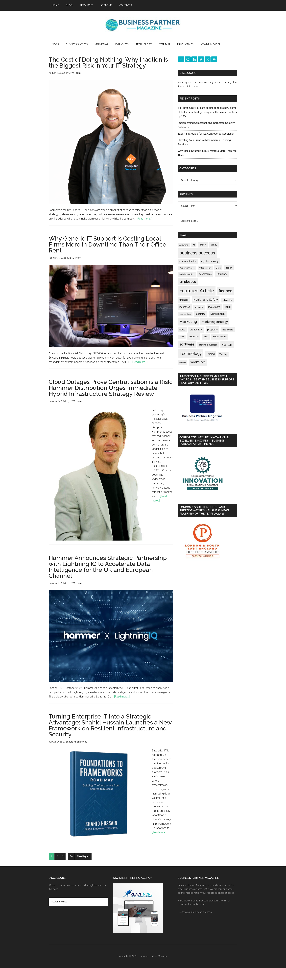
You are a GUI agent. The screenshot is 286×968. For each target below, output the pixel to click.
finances (184, 299)
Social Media (220, 336)
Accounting (183, 245)
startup (227, 344)
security (194, 336)
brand (214, 244)
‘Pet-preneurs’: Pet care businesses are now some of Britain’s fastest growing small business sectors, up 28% (207, 112)
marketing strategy (215, 322)
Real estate (227, 329)
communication (187, 261)
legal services (185, 314)
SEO (205, 336)
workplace (198, 362)
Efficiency (221, 274)
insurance (184, 307)
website (182, 363)
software (186, 344)
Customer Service (186, 268)
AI (194, 245)
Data (218, 268)
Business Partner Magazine (143, 24)
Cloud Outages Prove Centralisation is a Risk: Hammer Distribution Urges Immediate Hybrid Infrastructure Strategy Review (110, 387)
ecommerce (205, 274)
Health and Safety (205, 299)
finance (225, 290)
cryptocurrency (209, 261)
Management (217, 313)
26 (71, 856)
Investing (199, 307)
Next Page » (83, 856)
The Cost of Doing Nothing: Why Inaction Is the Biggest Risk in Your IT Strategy (108, 62)
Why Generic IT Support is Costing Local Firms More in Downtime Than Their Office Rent (107, 244)
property (212, 329)
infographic (227, 300)
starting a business (208, 345)
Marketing (188, 321)
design (228, 268)
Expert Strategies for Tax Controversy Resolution (206, 133)
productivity (196, 329)
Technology (190, 353)
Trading (210, 354)
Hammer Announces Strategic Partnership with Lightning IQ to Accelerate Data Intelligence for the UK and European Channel (108, 566)
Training (223, 354)
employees (187, 281)
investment (214, 307)
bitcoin (203, 245)
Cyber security (205, 268)
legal (228, 306)
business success (197, 253)
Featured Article (196, 291)
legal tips (201, 313)
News (182, 329)
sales (181, 337)
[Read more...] (144, 218)
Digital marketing (186, 274)
